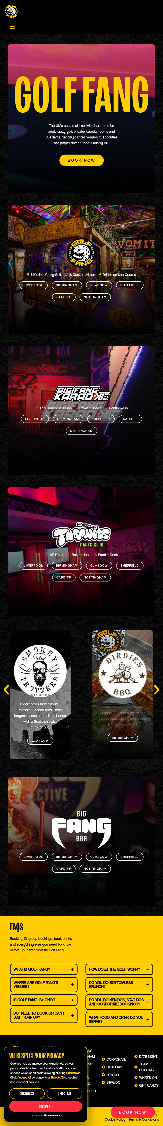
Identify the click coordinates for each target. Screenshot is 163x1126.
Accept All (46, 1106)
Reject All (64, 1094)
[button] (12, 26)
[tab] (44, 969)
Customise (26, 1094)
